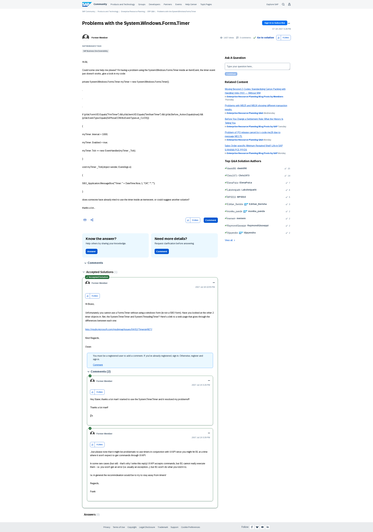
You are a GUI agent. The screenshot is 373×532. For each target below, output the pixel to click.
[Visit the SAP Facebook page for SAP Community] (252, 527)
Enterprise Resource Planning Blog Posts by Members (255, 96)
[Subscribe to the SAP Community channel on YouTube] (262, 527)
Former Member (100, 37)
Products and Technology (123, 4)
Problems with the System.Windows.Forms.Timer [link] (176, 12)
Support (174, 527)
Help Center (191, 4)
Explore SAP (272, 4)
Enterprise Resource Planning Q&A (245, 113)
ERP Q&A (151, 12)
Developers (154, 4)
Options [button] (289, 23)
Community (100, 4)
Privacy (106, 527)
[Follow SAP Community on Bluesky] (257, 527)
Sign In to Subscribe (274, 23)
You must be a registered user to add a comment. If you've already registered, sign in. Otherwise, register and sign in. (148, 358)
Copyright (132, 527)
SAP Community (88, 12)
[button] (278, 37)
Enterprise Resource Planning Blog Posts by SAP (252, 126)
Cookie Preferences (190, 527)
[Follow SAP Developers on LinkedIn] (267, 527)
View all (229, 240)
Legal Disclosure (147, 527)
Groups (141, 4)
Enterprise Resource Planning (133, 12)
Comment (210, 220)
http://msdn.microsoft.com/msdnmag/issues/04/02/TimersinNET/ (118, 329)
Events (178, 4)
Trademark (163, 527)
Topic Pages (206, 4)
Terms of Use (119, 527)
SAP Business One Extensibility (95, 51)
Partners (168, 4)
